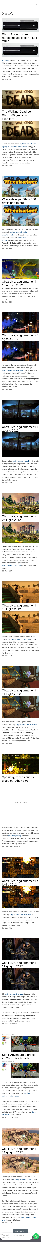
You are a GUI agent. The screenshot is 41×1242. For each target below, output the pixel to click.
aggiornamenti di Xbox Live (26, 724)
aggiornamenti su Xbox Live (12, 370)
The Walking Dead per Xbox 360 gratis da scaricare (17, 115)
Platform (8, 1118)
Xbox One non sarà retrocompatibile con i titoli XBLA (19, 38)
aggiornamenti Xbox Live (20, 639)
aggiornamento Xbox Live (22, 461)
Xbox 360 (8, 166)
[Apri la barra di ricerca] (29, 4)
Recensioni (9, 847)
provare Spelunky (14, 836)
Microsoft (8, 79)
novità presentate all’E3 (22, 1179)
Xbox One (5, 60)
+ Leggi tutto (20, 1231)
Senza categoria (11, 1024)
